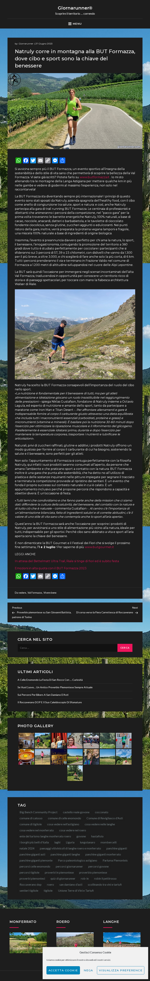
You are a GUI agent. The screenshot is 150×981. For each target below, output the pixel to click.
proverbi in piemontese (59, 872)
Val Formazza (35, 592)
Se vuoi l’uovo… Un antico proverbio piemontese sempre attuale (55, 687)
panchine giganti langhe (65, 854)
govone (81, 836)
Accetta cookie (63, 970)
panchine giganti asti (32, 854)
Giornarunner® (75, 8)
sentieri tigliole (29, 890)
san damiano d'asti (70, 884)
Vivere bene (50, 592)
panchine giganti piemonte (36, 860)
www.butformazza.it (94, 177)
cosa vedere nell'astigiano (63, 824)
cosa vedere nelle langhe (100, 824)
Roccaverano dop (31, 884)
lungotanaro (87, 842)
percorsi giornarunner (69, 866)
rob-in (85, 878)
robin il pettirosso (105, 878)
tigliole (48, 890)
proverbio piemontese (93, 872)
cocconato (101, 812)
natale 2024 (27, 848)
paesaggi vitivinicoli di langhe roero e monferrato (70, 848)
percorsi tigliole (29, 872)
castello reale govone (76, 812)
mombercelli (109, 842)
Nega (88, 970)
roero (50, 884)
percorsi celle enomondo (35, 866)
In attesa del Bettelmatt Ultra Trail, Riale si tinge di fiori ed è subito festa (67, 561)
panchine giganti (116, 848)
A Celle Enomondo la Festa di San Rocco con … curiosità (50, 679)
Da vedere (20, 592)
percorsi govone (98, 866)
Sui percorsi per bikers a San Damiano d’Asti (43, 694)
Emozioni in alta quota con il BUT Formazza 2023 (51, 568)
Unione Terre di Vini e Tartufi (76, 890)
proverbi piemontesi (32, 878)
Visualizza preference (120, 970)
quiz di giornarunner (62, 878)
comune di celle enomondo (64, 818)
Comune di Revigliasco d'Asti (105, 818)
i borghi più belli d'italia (34, 842)
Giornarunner (26, 43)
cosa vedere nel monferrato (37, 830)
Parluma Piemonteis (115, 860)
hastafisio (97, 836)
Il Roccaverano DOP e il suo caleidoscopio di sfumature (50, 702)
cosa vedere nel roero (72, 830)
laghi (57, 842)
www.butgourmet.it (99, 547)
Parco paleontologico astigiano (77, 860)
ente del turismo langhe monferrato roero (45, 836)
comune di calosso (31, 818)
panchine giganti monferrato (103, 854)
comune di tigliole (31, 824)
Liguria (70, 842)
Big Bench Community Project (38, 812)
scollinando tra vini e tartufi (105, 884)
